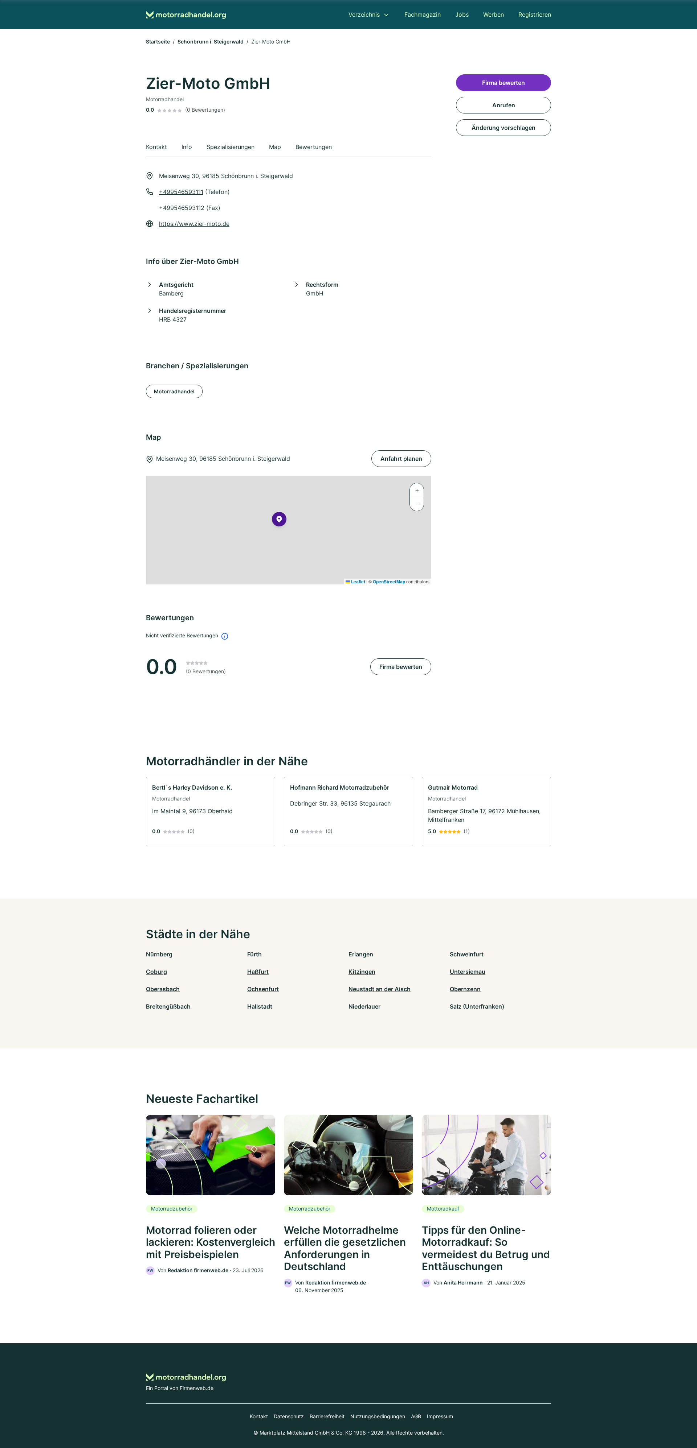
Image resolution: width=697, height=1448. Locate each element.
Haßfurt (258, 971)
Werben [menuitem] (493, 14)
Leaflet (357, 581)
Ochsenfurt (263, 989)
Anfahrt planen (401, 458)
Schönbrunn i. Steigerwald (211, 41)
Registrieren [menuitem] (534, 14)
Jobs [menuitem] (462, 14)
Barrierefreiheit (327, 1416)
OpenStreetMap (389, 581)
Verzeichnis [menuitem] (364, 14)
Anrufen (503, 105)
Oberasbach (163, 989)
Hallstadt (259, 1006)
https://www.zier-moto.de (194, 223)
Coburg (156, 971)
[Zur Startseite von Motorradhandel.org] (186, 14)
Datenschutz (289, 1416)
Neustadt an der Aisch (379, 989)
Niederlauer (364, 1006)
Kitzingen (361, 971)
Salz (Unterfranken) (477, 1006)
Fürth (254, 954)
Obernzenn (465, 989)
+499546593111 (181, 191)
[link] (210, 811)
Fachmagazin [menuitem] (422, 14)
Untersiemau (467, 971)
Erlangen (360, 954)
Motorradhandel (174, 391)
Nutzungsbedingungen (377, 1416)
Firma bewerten (400, 666)
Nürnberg (159, 954)
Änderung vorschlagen (503, 127)
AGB (416, 1416)
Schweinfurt (467, 954)
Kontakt (259, 1416)
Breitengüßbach (168, 1006)
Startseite (158, 41)
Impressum (440, 1416)
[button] (279, 520)
